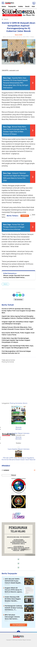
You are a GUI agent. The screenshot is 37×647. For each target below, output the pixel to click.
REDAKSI (18, 429)
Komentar (19, 299)
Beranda (18, 427)
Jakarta (5, 284)
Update (25, 215)
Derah (27, 6)
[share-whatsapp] (20, 295)
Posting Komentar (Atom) (18, 403)
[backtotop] (18, 632)
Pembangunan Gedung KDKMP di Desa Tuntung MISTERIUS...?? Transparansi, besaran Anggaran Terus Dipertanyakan (14, 608)
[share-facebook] (14, 295)
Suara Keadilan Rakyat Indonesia (18, 433)
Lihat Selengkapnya (18, 625)
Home (4, 6)
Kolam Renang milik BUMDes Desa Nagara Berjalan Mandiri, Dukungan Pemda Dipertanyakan (13, 599)
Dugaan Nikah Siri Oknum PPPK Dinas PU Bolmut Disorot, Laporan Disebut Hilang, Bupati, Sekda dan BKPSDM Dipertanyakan (14, 590)
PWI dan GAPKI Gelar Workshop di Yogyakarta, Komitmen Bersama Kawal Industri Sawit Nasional (18, 459)
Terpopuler (12, 6)
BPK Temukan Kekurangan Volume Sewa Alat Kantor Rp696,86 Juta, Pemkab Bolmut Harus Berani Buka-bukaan (13, 617)
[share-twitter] (17, 295)
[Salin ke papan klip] (23, 295)
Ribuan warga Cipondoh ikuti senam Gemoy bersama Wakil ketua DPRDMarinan (16, 276)
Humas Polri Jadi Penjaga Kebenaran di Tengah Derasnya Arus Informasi (13, 227)
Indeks (20, 6)
